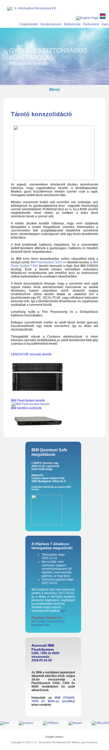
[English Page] (87, 18)
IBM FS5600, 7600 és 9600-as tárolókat (53, 699)
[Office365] (100, 723)
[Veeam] (79, 723)
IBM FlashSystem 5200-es (48, 262)
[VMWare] (55, 723)
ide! (63, 611)
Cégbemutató (28, 24)
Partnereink (91, 24)
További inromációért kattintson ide (48, 623)
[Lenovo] (30, 723)
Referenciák (72, 24)
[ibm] (9, 723)
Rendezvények (51, 24)
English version (54, 736)
